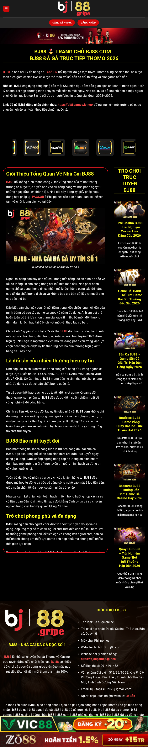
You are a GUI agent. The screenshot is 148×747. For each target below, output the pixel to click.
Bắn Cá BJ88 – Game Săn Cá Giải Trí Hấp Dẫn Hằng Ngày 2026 (129, 361)
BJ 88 (55, 662)
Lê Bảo (130, 696)
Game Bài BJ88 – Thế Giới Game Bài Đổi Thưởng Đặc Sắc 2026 (129, 297)
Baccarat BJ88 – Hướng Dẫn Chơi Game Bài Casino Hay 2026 (129, 492)
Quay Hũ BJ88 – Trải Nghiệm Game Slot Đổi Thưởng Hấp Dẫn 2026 (129, 557)
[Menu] (6, 9)
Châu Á (52, 72)
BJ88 (7, 72)
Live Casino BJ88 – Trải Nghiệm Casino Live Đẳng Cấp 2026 (130, 229)
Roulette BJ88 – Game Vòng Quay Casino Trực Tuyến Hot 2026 (129, 424)
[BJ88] (74, 8)
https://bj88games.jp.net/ (75, 105)
